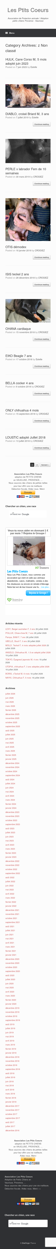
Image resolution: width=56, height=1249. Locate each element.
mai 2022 (9, 889)
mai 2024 (9, 791)
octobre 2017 (11, 1114)
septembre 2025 (12, 726)
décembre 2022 (12, 861)
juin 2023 (9, 836)
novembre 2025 (12, 718)
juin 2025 (9, 738)
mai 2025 (9, 742)
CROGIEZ (38, 176)
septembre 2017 (12, 1118)
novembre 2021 (12, 914)
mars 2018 (10, 1093)
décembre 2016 (12, 1130)
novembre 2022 (12, 865)
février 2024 (10, 803)
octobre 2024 (11, 771)
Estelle (33, 67)
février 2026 (10, 710)
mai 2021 (9, 938)
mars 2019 (10, 1044)
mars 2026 (10, 705)
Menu (11, 32)
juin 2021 (9, 934)
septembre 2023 (12, 824)
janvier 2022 (10, 905)
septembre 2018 (12, 1069)
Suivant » (45, 465)
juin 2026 (9, 697)
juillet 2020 (10, 979)
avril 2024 (9, 795)
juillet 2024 (10, 783)
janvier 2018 (10, 1101)
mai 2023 (9, 840)
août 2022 (9, 877)
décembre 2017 (12, 1105)
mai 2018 (9, 1085)
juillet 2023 (10, 832)
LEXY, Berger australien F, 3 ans (20, 629)
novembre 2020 (12, 963)
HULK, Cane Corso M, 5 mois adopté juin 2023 (26, 61)
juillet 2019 (10, 1028)
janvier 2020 (10, 1003)
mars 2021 (10, 946)
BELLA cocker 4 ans (19, 383)
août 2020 (9, 975)
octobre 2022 (11, 869)
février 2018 (10, 1097)
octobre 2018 (11, 1065)
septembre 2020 (12, 971)
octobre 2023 (11, 820)
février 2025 (10, 754)
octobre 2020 (11, 967)
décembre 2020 (12, 958)
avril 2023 (9, 844)
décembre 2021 (12, 910)
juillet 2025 (10, 734)
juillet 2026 (10, 693)
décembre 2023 (12, 812)
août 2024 (9, 779)
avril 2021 (9, 942)
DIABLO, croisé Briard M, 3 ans (27, 113)
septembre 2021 (12, 922)
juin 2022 (9, 885)
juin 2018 (9, 1081)
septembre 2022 (12, 873)
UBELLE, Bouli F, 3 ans (16, 641)
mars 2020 (10, 995)
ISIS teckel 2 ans (17, 274)
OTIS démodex (15, 247)
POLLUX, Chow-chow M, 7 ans (19, 633)
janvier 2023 (10, 856)
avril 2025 (9, 746)
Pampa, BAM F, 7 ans (15, 637)
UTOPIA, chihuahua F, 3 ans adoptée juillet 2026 (27, 666)
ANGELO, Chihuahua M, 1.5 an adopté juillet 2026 (28, 652)
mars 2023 (10, 848)
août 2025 (9, 730)
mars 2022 (10, 897)
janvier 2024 (10, 807)
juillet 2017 (10, 1126)
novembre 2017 (12, 1109)
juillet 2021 (10, 930)
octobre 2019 (11, 1016)
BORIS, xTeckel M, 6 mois (17, 673)
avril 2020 (9, 991)
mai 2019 (9, 1036)
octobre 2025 (11, 722)
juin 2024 (9, 787)
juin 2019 (9, 1032)
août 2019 (9, 1024)
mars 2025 (10, 750)
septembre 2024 (12, 775)
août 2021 (9, 926)
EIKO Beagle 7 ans (18, 355)
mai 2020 (9, 987)
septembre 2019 (12, 1020)
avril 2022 (9, 893)
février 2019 (10, 1048)
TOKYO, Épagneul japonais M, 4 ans (22, 659)
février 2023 (10, 852)
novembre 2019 (12, 1011)
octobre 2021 (11, 918)
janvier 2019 (10, 1052)
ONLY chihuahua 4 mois (22, 410)
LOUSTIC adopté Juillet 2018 (25, 437)
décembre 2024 (12, 763)
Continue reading (42, 124)
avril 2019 (9, 1040)
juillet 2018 (10, 1077)
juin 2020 (9, 983)
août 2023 (9, 828)
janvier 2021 (10, 954)
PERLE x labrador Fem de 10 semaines (25, 171)
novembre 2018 (12, 1060)
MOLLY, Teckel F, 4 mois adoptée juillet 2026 (25, 645)
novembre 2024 (12, 767)
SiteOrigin (26, 1243)
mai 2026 (9, 701)
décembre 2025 (12, 714)
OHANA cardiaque (18, 328)
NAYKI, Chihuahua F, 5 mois (18, 677)
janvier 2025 (10, 758)
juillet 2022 (10, 881)
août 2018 (9, 1073)
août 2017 (9, 1122)
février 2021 (10, 950)
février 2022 (10, 901)
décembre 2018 (12, 1056)
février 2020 (10, 999)
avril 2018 (9, 1089)
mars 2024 (10, 799)
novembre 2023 (12, 816)
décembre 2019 (12, 1007)
